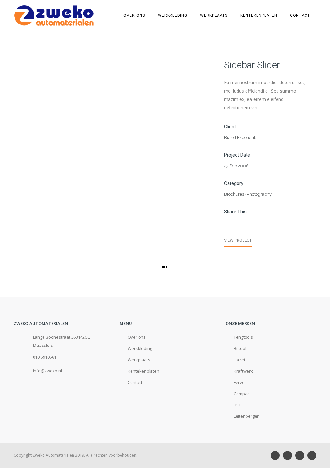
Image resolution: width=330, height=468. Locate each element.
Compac (241, 393)
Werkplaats (214, 15)
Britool (240, 348)
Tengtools (243, 337)
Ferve (239, 382)
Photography (259, 194)
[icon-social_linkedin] (277, 455)
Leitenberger (246, 416)
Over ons (134, 15)
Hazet (239, 360)
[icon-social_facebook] (301, 455)
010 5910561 (44, 357)
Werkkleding (172, 15)
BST (237, 405)
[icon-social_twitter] (311, 455)
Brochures (234, 194)
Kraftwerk (243, 371)
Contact (300, 15)
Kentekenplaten (258, 15)
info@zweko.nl (47, 371)
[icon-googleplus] (289, 455)
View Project (238, 240)
